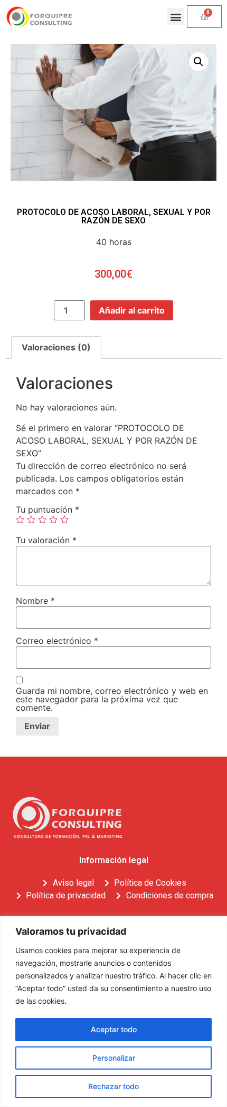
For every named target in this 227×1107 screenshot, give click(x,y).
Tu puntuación (47, 509)
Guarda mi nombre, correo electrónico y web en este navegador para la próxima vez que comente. (112, 699)
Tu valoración (46, 540)
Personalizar (113, 1057)
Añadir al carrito (132, 310)
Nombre (35, 600)
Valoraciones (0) (56, 347)
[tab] (56, 347)
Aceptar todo (114, 1029)
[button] (175, 16)
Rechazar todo (113, 1086)
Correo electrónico (57, 640)
